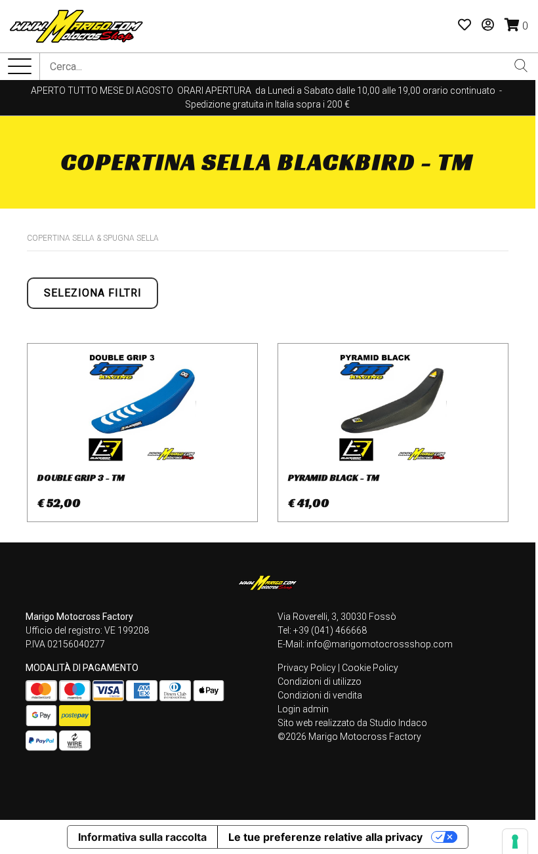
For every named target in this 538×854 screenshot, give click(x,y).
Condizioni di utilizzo (320, 681)
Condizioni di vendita (320, 695)
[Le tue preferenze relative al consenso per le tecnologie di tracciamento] (515, 841)
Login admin (303, 709)
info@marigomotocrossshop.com (379, 644)
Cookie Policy (370, 667)
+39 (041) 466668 (330, 630)
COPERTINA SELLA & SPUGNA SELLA (93, 238)
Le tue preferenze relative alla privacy (325, 837)
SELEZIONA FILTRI (93, 293)
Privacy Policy (307, 667)
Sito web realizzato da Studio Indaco (352, 723)
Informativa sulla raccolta (142, 837)
